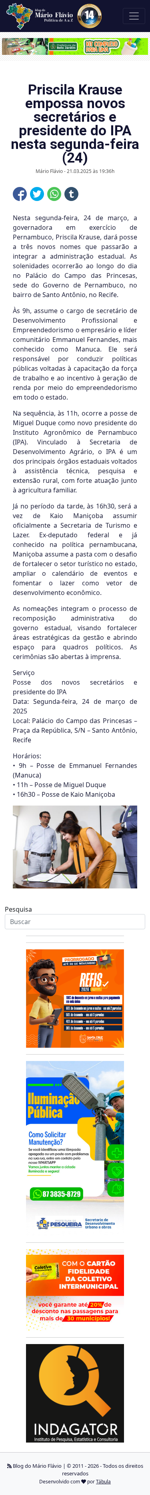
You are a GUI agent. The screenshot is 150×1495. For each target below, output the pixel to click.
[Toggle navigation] (134, 16)
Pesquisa (18, 909)
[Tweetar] (37, 194)
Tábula (103, 1481)
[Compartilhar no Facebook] (20, 194)
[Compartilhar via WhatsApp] (54, 194)
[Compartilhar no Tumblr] (71, 194)
